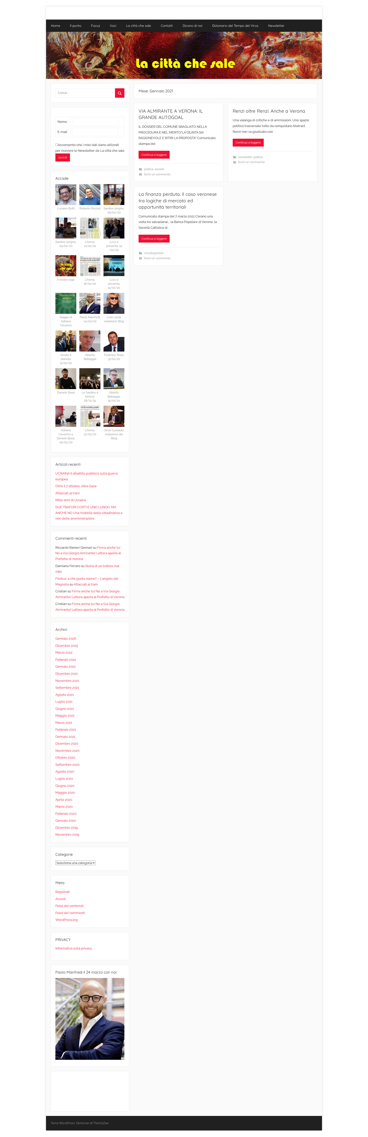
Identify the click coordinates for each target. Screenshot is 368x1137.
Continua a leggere (154, 155)
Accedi (60, 899)
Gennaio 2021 (65, 737)
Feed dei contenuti (69, 906)
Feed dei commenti (70, 913)
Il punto (75, 26)
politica (148, 169)
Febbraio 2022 (65, 660)
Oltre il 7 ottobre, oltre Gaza (75, 486)
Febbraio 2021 (65, 729)
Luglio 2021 (63, 701)
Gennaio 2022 (65, 666)
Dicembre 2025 (66, 646)
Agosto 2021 (64, 695)
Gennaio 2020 (65, 820)
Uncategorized (153, 253)
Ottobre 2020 (65, 757)
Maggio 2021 (64, 715)
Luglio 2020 (64, 778)
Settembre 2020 (67, 764)
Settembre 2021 (67, 687)
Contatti (167, 26)
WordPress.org (66, 920)
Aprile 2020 (63, 800)
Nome (62, 122)
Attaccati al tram (67, 493)
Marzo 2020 (64, 806)
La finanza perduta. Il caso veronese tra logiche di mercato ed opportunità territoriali (178, 200)
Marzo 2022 (63, 652)
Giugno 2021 (64, 709)
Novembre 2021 (67, 681)
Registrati (62, 892)
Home (55, 26)
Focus (95, 26)
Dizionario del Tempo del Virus (235, 26)
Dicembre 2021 (66, 673)
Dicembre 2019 (66, 828)
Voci (113, 26)
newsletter (245, 157)
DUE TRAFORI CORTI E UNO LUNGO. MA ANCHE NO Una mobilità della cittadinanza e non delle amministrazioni (88, 513)
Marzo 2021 (63, 723)
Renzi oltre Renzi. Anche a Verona (269, 111)
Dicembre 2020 (66, 743)
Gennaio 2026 (65, 638)
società (159, 169)
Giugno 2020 (64, 786)
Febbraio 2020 (65, 814)
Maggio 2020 (65, 792)
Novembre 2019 (67, 834)
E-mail (62, 132)
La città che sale (138, 26)
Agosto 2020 (64, 771)
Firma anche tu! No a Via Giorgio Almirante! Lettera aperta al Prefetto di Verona (88, 553)
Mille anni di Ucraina (70, 500)
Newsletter (276, 26)
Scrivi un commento (157, 174)
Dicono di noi (192, 26)
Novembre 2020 (67, 751)
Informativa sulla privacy (73, 948)
